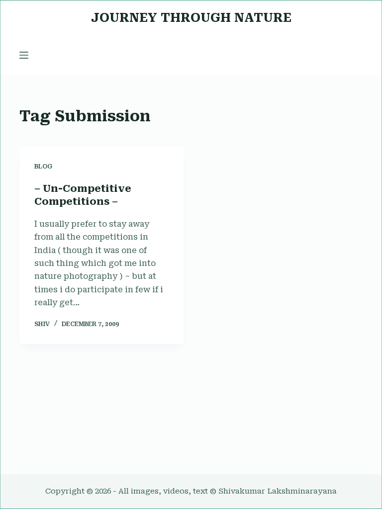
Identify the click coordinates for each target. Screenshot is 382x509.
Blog (43, 166)
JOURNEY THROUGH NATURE (191, 17)
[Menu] (23, 55)
